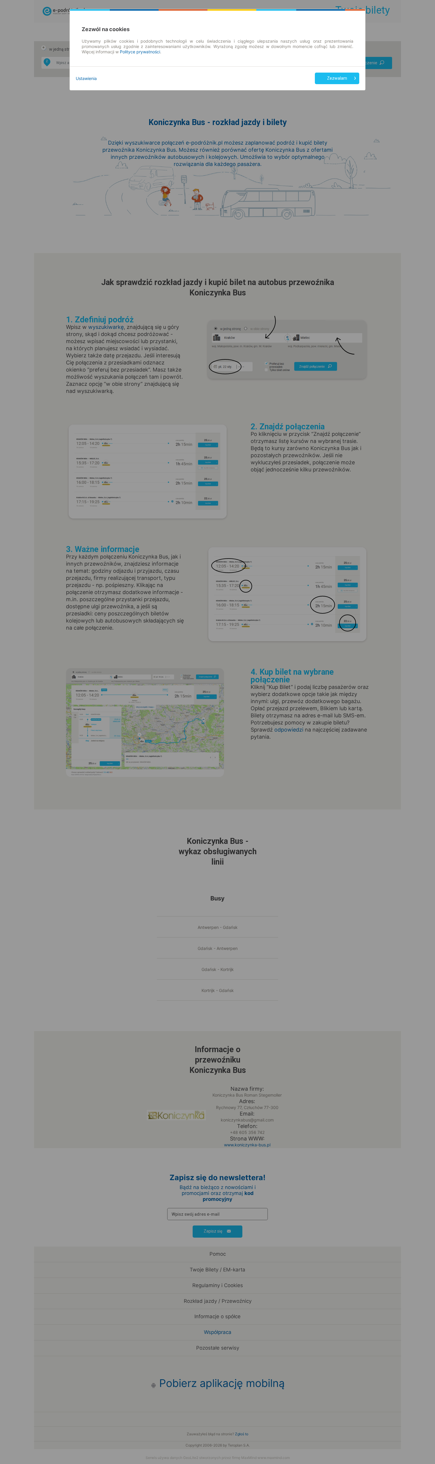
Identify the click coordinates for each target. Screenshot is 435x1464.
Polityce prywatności (140, 51)
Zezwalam (337, 78)
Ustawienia (86, 78)
